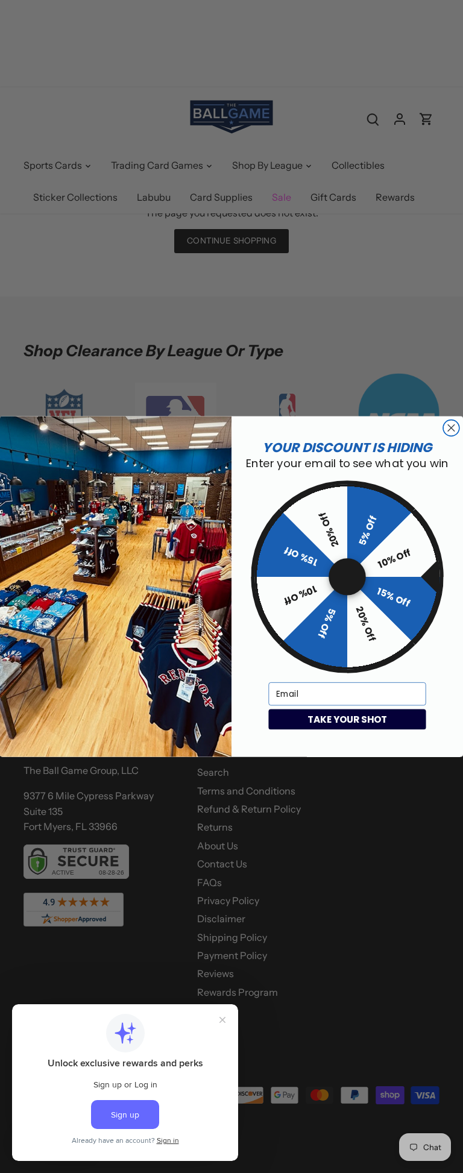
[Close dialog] (451, 428)
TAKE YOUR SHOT (347, 719)
